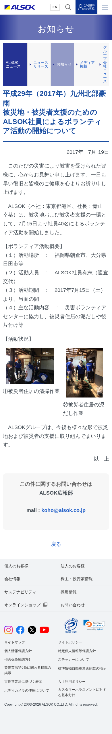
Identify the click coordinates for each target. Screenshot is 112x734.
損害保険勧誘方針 (18, 660)
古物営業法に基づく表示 (23, 682)
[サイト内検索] (68, 7)
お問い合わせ (73, 605)
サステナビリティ (20, 592)
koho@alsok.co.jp (63, 510)
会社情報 (12, 578)
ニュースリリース (40, 64)
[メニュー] (105, 7)
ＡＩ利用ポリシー (72, 682)
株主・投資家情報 (77, 578)
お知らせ (64, 64)
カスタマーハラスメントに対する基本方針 (82, 692)
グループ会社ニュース (105, 64)
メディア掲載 (87, 64)
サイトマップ (14, 642)
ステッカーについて (73, 660)
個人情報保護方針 (18, 651)
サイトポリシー (70, 642)
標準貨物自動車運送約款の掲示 (82, 668)
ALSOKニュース (13, 64)
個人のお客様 (16, 566)
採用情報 (69, 592)
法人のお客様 (73, 566)
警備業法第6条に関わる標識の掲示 (27, 670)
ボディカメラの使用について (26, 690)
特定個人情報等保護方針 (77, 651)
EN (55, 7)
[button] (94, 625)
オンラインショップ (22, 605)
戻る (56, 544)
